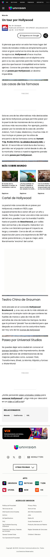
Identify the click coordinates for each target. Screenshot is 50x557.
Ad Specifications (7, 518)
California (18, 415)
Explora (5, 193)
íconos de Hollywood (30, 329)
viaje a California (15, 401)
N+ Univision (16, 26)
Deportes (40, 2)
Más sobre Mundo (14, 165)
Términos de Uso (7, 509)
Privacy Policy (32, 505)
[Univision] (17, 8)
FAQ (3, 521)
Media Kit (31, 518)
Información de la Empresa (10, 512)
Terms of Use (32, 509)
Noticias (14, 2)
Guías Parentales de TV (35, 521)
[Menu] (3, 8)
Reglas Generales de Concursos (37, 529)
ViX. (28, 415)
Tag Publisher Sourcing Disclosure (9, 525)
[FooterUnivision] (25, 447)
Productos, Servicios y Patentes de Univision (11, 530)
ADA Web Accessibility (35, 512)
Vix (7, 2)
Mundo (5, 15)
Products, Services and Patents (37, 524)
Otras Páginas (22, 467)
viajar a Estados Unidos (30, 395)
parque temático (10, 350)
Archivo (4, 515)
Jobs (29, 515)
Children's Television (34, 534)
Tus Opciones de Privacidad (11, 538)
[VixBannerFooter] (25, 433)
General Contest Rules (9, 534)
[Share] (45, 35)
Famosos (31, 2)
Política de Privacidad (9, 505)
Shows (22, 2)
